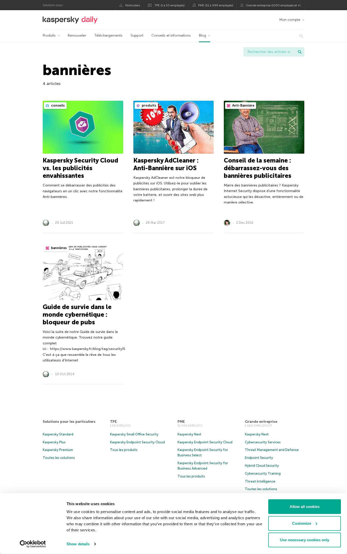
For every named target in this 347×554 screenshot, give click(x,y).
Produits (49, 35)
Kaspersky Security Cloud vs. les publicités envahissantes (80, 168)
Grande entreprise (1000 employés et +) (273, 5)
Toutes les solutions (59, 458)
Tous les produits (123, 450)
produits (148, 105)
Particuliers (132, 5)
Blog (202, 35)
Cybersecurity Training (263, 473)
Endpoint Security (259, 458)
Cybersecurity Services (263, 442)
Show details (78, 544)
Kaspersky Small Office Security (134, 434)
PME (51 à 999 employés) (215, 5)
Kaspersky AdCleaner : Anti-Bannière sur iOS (166, 164)
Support (137, 35)
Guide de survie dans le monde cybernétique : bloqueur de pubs (77, 314)
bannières (58, 248)
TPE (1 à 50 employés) (169, 5)
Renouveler (77, 35)
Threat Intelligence (260, 481)
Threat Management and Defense (272, 450)
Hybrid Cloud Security (262, 466)
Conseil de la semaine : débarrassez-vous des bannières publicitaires (257, 168)
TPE (113, 421)
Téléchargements (108, 35)
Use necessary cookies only (304, 540)
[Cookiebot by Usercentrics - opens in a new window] (33, 544)
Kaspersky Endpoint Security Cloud (137, 442)
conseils (57, 105)
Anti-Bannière (242, 105)
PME (181, 421)
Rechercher (299, 51)
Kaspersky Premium (58, 450)
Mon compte (289, 20)
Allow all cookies (305, 506)
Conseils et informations (171, 35)
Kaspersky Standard (58, 434)
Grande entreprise (261, 421)
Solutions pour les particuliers (69, 421)
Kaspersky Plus (54, 442)
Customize (301, 523)
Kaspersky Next (189, 434)
